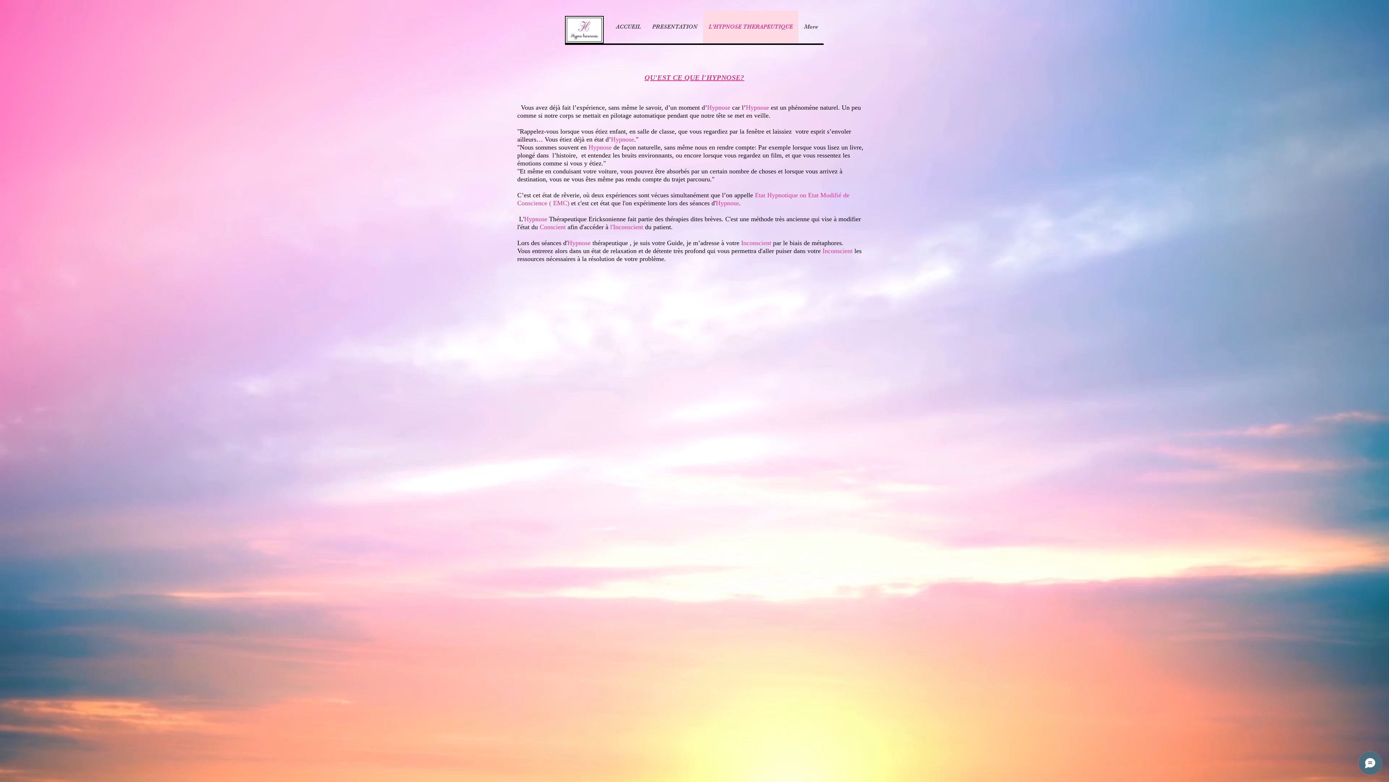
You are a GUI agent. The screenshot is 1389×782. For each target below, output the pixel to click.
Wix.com (564, 314)
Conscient (553, 227)
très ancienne (792, 219)
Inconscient (757, 243)
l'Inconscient (626, 227)
